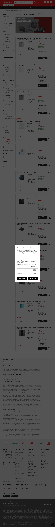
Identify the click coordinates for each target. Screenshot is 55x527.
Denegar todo (22, 278)
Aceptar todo (33, 278)
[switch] (34, 270)
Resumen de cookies (33, 264)
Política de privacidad (20, 264)
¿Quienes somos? (26, 264)
